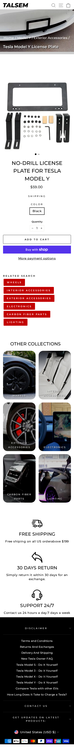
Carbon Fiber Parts (27, 314)
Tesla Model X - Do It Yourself (37, 676)
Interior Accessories (29, 290)
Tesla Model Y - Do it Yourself (37, 682)
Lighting (15, 322)
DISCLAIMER (36, 628)
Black (37, 211)
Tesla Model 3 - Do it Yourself (36, 670)
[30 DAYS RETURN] (37, 558)
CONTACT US (36, 705)
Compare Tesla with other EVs (37, 688)
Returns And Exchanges (37, 646)
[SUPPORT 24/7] (37, 596)
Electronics (19, 306)
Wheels (14, 282)
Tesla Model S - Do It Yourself (37, 664)
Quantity (37, 221)
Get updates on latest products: (36, 719)
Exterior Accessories (29, 298)
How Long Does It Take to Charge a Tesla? (37, 694)
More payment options (37, 258)
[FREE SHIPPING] (37, 524)
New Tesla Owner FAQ (37, 658)
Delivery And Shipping (37, 652)
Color (37, 204)
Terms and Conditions (37, 641)
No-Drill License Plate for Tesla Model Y (37, 171)
